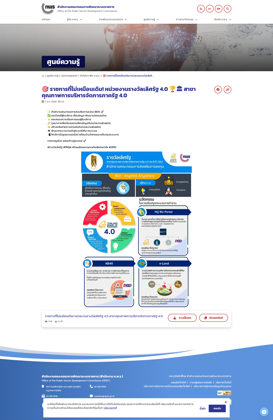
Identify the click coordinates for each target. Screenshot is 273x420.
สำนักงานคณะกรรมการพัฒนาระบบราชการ (85, 6)
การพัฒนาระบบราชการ (111, 19)
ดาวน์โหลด (185, 318)
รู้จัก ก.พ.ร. (72, 19)
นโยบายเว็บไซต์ (223, 382)
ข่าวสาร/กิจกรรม (185, 19)
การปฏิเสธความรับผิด (201, 382)
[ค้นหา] (227, 8)
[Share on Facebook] (218, 89)
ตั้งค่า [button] (203, 408)
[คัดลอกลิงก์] (227, 89)
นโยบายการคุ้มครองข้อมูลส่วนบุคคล (212, 386)
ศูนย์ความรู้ (149, 19)
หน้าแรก (46, 19)
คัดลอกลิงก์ (216, 318)
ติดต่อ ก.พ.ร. (221, 19)
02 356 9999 (100, 386)
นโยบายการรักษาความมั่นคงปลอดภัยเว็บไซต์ (167, 386)
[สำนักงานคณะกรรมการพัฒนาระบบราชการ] (48, 8)
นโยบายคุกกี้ (110, 408)
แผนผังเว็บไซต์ (178, 382)
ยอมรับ (217, 408)
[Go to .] (43, 76)
